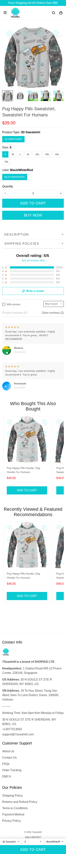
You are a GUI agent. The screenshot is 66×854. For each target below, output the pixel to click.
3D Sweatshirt (30, 132)
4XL (57, 154)
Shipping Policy (12, 795)
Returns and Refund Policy (19, 801)
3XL (47, 154)
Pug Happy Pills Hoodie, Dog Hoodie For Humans (23, 470)
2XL (37, 154)
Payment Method (13, 814)
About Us (8, 751)
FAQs (6, 763)
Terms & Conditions (15, 808)
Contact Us (9, 757)
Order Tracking (11, 770)
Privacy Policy (11, 820)
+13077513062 (12, 729)
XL (28, 154)
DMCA (6, 776)
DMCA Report (33, 837)
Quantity (7, 186)
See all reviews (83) (33, 260)
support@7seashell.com (18, 734)
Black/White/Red (21, 170)
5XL (7, 161)
